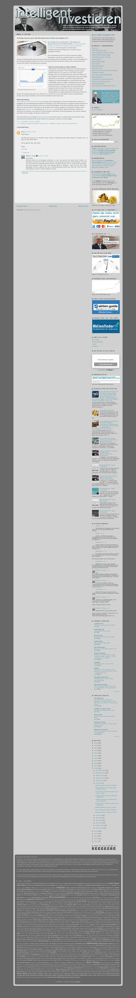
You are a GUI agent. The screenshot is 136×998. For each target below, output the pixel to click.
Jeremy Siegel (75, 928)
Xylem (45, 977)
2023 (96, 750)
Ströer (18, 964)
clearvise (75, 903)
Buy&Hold (38, 899)
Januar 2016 (99, 828)
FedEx (113, 913)
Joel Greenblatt (98, 928)
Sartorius (102, 955)
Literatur (104, 935)
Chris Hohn (26, 903)
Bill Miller (114, 893)
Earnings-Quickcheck (32, 912)
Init (30, 926)
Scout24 (40, 956)
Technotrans (95, 964)
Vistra (69, 971)
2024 (96, 748)
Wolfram (19, 977)
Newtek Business (64, 945)
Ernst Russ (48, 914)
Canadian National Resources (52, 899)
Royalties (58, 955)
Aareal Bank (42, 883)
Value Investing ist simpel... (99, 50)
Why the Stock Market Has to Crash (104, 710)
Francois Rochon (111, 915)
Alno (84, 885)
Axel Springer (115, 889)
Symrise (55, 964)
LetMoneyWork (98, 641)
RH (81, 953)
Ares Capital (61, 889)
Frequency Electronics (36, 917)
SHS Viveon (77, 958)
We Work (77, 973)
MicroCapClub (98, 714)
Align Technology (59, 885)
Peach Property (84, 947)
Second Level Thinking (55, 956)
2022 (96, 753)
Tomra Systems (24, 968)
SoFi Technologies (21, 960)
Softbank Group (31, 960)
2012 (96, 838)
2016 (96, 768)
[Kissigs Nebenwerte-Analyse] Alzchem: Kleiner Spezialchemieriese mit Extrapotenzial (108, 453)
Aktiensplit (47, 885)
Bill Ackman (103, 893)
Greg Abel (90, 921)
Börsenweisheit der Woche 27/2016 (105, 812)
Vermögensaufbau (114, 970)
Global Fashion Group (22, 921)
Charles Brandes (72, 901)
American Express (21, 887)
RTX (62, 955)
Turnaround (95, 154)
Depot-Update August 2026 (102, 643)
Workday (23, 977)
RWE (87, 955)
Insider (36, 926)
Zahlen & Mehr (52, 977)
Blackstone (64, 895)
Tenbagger (19, 966)
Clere (88, 903)
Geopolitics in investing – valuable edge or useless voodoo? (105, 724)
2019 (96, 760)
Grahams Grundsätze (103, 164)
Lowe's (18, 937)
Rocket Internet (21, 955)
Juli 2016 (99, 783)
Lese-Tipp (72, 935)
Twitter (94, 344)
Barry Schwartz (54, 891)
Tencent (25, 966)
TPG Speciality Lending (34, 968)
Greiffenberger (97, 921)
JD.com (18, 928)
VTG (76, 971)
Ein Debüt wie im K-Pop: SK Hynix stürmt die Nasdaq (103, 679)
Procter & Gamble (61, 951)
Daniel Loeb (63, 906)
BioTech (35, 895)
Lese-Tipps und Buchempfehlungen (102, 75)
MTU (28, 943)
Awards (110, 889)
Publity (97, 951)
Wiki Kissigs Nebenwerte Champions (33, 975)
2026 (96, 743)
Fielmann (35, 915)
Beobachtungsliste (97, 77)
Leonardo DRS (62, 935)
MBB (58, 939)
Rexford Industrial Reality (74, 953)
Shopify (60, 958)
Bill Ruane (24, 895)
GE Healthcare (113, 917)
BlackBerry (52, 895)
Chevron (97, 901)
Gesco (64, 919)
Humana (87, 924)
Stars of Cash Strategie (37, 962)
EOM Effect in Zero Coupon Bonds (103, 664)
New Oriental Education (53, 945)
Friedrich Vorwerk (46, 917)
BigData (98, 893)
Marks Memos (107, 937)
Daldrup (43, 906)
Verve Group (31, 971)
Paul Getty (66, 947)
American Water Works (41, 887)
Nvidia (97, 945)
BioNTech (30, 895)
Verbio (86, 970)
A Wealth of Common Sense (102, 709)
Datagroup (70, 906)
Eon (44, 914)
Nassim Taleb (73, 943)
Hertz (105, 922)
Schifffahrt (52, 123)
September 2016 (101, 778)
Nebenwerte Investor (106, 943)
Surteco (40, 964)
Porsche (117, 949)
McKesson (75, 939)
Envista (31, 913)
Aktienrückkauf (39, 885)
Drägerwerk (111, 910)
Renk (57, 953)
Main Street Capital (53, 937)
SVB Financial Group (47, 964)
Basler (75, 891)
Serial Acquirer (87, 956)
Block (69, 895)
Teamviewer (89, 964)
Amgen (48, 887)
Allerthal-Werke (67, 885)
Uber (98, 968)
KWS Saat (81, 933)
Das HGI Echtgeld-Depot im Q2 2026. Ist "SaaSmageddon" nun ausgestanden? (105, 686)
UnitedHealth (39, 970)
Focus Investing (81, 915)
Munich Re (48, 943)
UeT (109, 968)
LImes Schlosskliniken (93, 935)
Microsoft (56, 941)
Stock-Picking (66, 123)
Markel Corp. (99, 937)
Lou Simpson (116, 935)
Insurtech (41, 926)
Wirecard (103, 975)
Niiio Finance (77, 945)
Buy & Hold (115, 148)
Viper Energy (60, 971)
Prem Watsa (30, 951)
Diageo (31, 910)
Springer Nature (78, 960)
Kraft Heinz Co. (52, 933)
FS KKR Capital (61, 917)
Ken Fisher (36, 932)
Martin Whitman (115, 937)
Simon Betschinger (99, 647)
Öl (17, 947)
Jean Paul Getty (31, 928)
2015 (96, 831)
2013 (96, 836)
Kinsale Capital (77, 932)
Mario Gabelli (86, 937)
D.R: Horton (31, 906)
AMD (118, 885)
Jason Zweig (116, 926)
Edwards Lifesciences (56, 912)
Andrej (97, 533)
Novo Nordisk (86, 945)
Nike (82, 945)
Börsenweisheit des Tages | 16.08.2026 (107, 465)
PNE (109, 949)
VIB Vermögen (39, 971)
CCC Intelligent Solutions (47, 901)
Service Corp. (95, 956)
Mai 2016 (99, 818)
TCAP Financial (82, 964)
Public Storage (91, 951)
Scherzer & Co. (49, 109)
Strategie (112, 152)
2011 (96, 841)
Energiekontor (25, 914)
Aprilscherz (49, 889)
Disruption (43, 910)
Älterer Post (83, 206)
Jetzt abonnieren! (105, 364)
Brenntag (84, 897)
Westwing (104, 973)
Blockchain (73, 895)
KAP (97, 930)
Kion (83, 932)
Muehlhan (32, 943)
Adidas (84, 883)
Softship (58, 123)
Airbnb (107, 883)
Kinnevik (71, 932)
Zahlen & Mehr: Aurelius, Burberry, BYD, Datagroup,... (107, 804)
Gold (40, 921)
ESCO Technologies (58, 914)
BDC (105, 891)
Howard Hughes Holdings (63, 924)
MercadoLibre (112, 939)
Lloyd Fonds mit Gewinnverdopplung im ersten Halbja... (106, 792)
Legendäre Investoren (98, 72)
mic (29, 941)
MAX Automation (51, 939)
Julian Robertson (81, 930)
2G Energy (19, 883)
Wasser (50, 973)
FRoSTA (54, 917)
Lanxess (103, 933)
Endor (118, 912)
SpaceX (48, 960)
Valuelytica (97, 662)
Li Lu (87, 935)
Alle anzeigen (116, 691)
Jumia (86, 930)
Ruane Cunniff (67, 955)
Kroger (59, 933)
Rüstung (83, 955)
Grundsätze (101, 150)
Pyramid (114, 951)
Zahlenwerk (60, 977)
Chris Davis (20, 903)
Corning (79, 904)
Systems (59, 964)
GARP (83, 917)
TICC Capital (97, 966)
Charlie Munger (81, 901)
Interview (60, 926)
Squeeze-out (29, 109)
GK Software (95, 919)
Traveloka (61, 968)
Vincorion (54, 971)
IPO (81, 926)
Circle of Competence (58, 903)
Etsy (67, 913)
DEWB (27, 910)
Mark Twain (93, 937)
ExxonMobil (94, 914)
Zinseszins (77, 977)
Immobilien (112, 924)
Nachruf (62, 943)
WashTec (45, 973)
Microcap (50, 941)
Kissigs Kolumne (105, 932)
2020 (96, 758)
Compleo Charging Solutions (33, 904)
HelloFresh (51, 922)
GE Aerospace (105, 917)
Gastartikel (88, 917)
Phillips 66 (97, 949)
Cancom (75, 899)
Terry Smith (30, 966)
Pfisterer (66, 949)
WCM (72, 973)
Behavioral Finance (29, 893)
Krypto (66, 933)
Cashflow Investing (25, 901)
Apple (44, 889)
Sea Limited (46, 956)
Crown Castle (111, 904)
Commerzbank (115, 903)
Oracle (29, 947)
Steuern (69, 962)
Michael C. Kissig (30, 156)
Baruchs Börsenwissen (98, 160)
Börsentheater (109, 160)
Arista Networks (79, 889)
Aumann (95, 889)
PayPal (79, 947)
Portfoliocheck (22, 951)
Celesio (55, 901)
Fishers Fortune (69, 915)
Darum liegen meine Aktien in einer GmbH (103, 86)
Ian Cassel (101, 924)
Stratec (112, 962)
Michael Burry (34, 941)
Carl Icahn (113, 899)
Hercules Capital (95, 922)
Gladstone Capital (102, 919)
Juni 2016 (99, 815)
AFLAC (103, 883)
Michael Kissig (43, 941)
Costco (88, 904)
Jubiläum (74, 930)
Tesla (36, 966)
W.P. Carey (83, 971)
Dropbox (24, 912)
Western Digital (96, 973)
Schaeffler (110, 955)
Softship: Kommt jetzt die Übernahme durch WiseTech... (106, 800)
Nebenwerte (35, 123)
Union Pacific (20, 970)
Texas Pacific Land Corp (56, 966)
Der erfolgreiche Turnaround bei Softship (29, 101)
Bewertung (93, 893)
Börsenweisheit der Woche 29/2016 (105, 807)
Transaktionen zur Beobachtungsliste (102, 79)
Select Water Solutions (72, 956)
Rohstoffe (35, 955)
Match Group (43, 939)
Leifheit (49, 935)
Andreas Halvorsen (92, 888)
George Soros (58, 919)
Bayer (96, 891)
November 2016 (101, 773)
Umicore (117, 968)
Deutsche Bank (41, 908)
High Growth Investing (100, 684)
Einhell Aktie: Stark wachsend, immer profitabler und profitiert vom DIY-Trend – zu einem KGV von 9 (105, 671)
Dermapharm (23, 908)
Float (75, 915)
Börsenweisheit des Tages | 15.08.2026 (107, 500)
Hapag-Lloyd (36, 922)
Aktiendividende (31, 885)
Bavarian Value (98, 635)
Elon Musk (84, 912)
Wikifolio (90, 975)
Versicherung (20, 971)
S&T (90, 955)
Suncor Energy (33, 964)
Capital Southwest (92, 899)
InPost (32, 926)
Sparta (52, 960)
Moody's (100, 941)
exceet (88, 914)
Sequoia (80, 956)
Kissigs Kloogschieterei (93, 932)
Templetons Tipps (103, 167)
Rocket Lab (29, 955)
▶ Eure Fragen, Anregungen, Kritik (103, 35)
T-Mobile (64, 964)
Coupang (100, 904)
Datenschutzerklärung (98, 83)
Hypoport (92, 924)
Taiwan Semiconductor (72, 964)
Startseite (53, 206)
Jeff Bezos (38, 928)
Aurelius (100, 889)
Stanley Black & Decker (109, 960)
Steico (46, 962)
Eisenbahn (75, 912)
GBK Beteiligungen (96, 917)
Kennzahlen (51, 932)
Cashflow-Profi (98, 623)
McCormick (63, 939)
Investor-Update (106, 174)
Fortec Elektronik (91, 915)
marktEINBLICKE (99, 629)
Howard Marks (74, 924)
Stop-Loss (107, 962)
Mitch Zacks (71, 941)
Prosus (77, 951)
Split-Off (62, 960)
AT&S (91, 889)
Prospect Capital (71, 951)
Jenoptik (52, 928)
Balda (21, 891)
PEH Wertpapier (93, 947)
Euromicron (75, 914)
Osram (38, 947)
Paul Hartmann (73, 947)
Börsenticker (44, 897)
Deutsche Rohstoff (107, 908)
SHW (82, 958)
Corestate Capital (71, 904)
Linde (100, 935)
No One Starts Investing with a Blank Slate (104, 717)
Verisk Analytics (91, 970)
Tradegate (43, 968)
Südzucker (26, 964)
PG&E (70, 949)
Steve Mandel (75, 962)
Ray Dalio (44, 953)
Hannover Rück (29, 922)
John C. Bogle (115, 928)
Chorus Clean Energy (105, 901)
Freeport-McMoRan (25, 917)
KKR (18, 933)
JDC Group (23, 928)
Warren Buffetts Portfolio (35, 973)
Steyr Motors (83, 962)
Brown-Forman (110, 897)
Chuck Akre (47, 903)
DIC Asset (36, 910)
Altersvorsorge (95, 885)
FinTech (46, 915)
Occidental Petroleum (111, 945)
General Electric (37, 919)
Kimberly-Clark (64, 932)
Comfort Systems (106, 903)
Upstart (53, 970)
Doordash (91, 910)
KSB (70, 933)
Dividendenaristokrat (60, 910)
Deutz (23, 910)
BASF (71, 891)
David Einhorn (76, 906)
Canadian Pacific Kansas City (66, 899)
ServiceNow (102, 956)
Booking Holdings (90, 895)
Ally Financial (74, 885)
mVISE (58, 943)
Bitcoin (47, 895)
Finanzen (41, 915)
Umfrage (113, 968)
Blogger (77, 982)
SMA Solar (106, 958)
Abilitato (96, 668)
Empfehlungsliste (42, 117)
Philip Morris (91, 949)
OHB (118, 945)
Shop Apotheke (54, 958)
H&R (23, 922)
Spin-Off (57, 960)
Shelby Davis (37, 958)
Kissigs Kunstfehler (110, 150)
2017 (96, 766)
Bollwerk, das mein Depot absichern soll (105, 649)
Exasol (84, 913)
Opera (25, 947)
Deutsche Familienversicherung (65, 908)
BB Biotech (101, 891)
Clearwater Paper (82, 903)
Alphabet (88, 885)
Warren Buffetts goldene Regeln (101, 55)
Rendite (53, 953)
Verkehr (97, 970)
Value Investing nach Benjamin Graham (103, 52)
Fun (74, 917)
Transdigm (56, 968)
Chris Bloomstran (115, 901)
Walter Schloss (102, 971)
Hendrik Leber (68, 922)
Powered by (101, 370)
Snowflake (116, 958)
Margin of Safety (69, 937)
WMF (107, 975)
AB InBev (47, 883)
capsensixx (106, 899)
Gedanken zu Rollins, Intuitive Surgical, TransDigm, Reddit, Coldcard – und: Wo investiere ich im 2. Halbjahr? (105, 656)
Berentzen (63, 893)
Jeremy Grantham (66, 928)
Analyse (94, 148)
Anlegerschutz (109, 888)
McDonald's (70, 939)
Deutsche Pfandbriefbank (88, 908)
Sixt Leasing (93, 958)
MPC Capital (115, 941)
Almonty (80, 885)
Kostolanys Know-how (40, 933)
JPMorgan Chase (67, 930)
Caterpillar (32, 901)
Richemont (92, 953)
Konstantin (99, 561)
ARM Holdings (86, 889)
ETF (64, 913)
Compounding (45, 904)
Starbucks (28, 962)
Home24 (29, 924)
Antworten (24, 149)
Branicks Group (78, 897)
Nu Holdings (92, 945)
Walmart (89, 971)
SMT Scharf (111, 958)
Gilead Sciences (87, 919)
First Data (59, 915)
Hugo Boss (82, 924)
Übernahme (74, 123)
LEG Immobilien (31, 935)
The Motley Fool (98, 698)
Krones (62, 933)
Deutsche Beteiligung (51, 908)
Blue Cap (83, 895)
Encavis (114, 912)
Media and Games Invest (84, 939)
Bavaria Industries (89, 891)
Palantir (47, 947)
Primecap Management (40, 951)
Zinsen (72, 977)
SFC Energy (116, 956)
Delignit (107, 906)
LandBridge (87, 933)
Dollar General (80, 910)
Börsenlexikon (96, 64)
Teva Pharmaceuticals (43, 966)
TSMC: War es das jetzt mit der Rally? (104, 625)
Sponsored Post (69, 960)
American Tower (30, 888)
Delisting (112, 906)
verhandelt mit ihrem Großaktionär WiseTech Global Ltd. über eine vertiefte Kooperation (67, 46)
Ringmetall (98, 953)
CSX (116, 904)
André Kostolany (81, 888)
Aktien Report (21, 885)
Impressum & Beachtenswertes (101, 81)
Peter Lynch (59, 949)
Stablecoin (96, 960)
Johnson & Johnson (57, 930)
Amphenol (53, 888)
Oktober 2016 (100, 775)
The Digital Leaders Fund (101, 677)
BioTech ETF (41, 895)
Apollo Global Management (24, 889)
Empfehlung (100, 912)
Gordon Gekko (64, 921)
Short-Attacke (71, 958)
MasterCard (30, 939)
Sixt (89, 958)
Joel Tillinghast (107, 928)
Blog (78, 895)
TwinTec (84, 968)
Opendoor (21, 947)
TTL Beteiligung (68, 968)
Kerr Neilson (57, 932)
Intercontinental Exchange (51, 926)
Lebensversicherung (22, 935)
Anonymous (99, 542)
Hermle (101, 922)
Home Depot (23, 924)
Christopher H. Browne (37, 903)
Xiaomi (42, 977)
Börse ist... (98, 895)
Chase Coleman (91, 901)
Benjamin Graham (47, 893)
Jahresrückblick (108, 926)
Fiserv (63, 915)
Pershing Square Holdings (48, 949)
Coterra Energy (93, 904)
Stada (101, 960)
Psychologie (83, 951)
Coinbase (99, 903)
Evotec (81, 914)
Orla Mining (34, 947)
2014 (96, 833)
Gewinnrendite (69, 919)
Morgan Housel (107, 941)
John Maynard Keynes (35, 930)
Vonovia (73, 971)
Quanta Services (33, 953)
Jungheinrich (92, 930)
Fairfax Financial (107, 914)
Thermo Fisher (77, 966)
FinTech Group (52, 915)
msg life (25, 943)
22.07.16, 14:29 (30, 132)
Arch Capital (55, 889)
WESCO (90, 973)
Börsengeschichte (114, 895)
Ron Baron (42, 955)
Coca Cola (94, 903)
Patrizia (61, 947)
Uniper (25, 970)
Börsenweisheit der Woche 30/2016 (105, 785)
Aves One (105, 889)
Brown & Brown (103, 897)
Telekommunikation (105, 964)
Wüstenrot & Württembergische (33, 977)
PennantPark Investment (23, 949)
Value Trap (69, 970)
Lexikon (83, 935)
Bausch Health (81, 891)
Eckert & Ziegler (46, 912)
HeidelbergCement (44, 922)
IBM (106, 924)
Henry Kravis (82, 922)
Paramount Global (54, 947)
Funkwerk (78, 917)
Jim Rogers (91, 928)
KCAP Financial (28, 932)
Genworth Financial (48, 919)
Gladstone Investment (113, 919)
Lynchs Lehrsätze (104, 165)
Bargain (47, 891)
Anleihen (116, 888)
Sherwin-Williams (45, 958)
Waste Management (65, 973)
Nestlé (18, 945)
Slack (102, 958)
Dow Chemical (98, 910)
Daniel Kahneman (55, 906)
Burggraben (108, 148)
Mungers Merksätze (40, 943)
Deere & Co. (101, 906)
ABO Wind (52, 883)
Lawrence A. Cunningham (112, 933)
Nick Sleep (71, 945)
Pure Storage (103, 951)
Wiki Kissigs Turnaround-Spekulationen (76, 975)
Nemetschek (116, 943)
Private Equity (51, 951)
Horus (54, 924)
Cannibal (79, 899)
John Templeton (47, 930)
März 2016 (99, 823)
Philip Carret (84, 949)
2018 (96, 763)
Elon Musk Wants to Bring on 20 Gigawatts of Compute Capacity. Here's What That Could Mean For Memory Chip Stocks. (105, 702)
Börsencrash (104, 895)
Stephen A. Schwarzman (60, 962)
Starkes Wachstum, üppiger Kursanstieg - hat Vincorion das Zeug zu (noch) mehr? (109, 439)
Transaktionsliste (49, 968)
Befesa (22, 893)
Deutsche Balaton (31, 908)
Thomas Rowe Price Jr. (87, 966)
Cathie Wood (38, 901)
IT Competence (87, 926)
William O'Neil (96, 975)
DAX (97, 906)
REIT (48, 953)
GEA (22, 919)
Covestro (105, 904)
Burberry (24, 899)
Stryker (22, 964)
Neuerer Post (22, 206)
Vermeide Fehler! (96, 59)
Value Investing (103, 154)
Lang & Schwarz (95, 933)
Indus (117, 924)
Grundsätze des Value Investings (101, 57)
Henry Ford (75, 922)
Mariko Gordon (78, 937)
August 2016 (100, 780)
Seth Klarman (109, 956)
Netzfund (31, 945)
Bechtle (18, 893)
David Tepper (91, 906)
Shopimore (64, 958)
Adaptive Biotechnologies (71, 883)
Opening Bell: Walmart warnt (102, 631)
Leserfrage (78, 935)
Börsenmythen (28, 897)
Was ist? (110, 154)
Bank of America (27, 891)
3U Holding (27, 883)
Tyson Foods (93, 968)
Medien (94, 939)
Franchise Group (103, 915)
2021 (96, 755)
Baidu (18, 891)
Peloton (99, 947)
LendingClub (55, 935)
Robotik (117, 953)
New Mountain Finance (41, 945)
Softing (39, 960)
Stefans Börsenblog (99, 653)
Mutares (54, 943)
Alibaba (52, 885)
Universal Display (47, 970)
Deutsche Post (98, 908)
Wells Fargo (84, 973)
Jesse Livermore (83, 928)
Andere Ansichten (70, 888)
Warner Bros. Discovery (113, 971)
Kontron (31, 933)
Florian (97, 525)
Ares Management (69, 889)
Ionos (78, 926)
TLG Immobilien (105, 966)
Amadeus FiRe (108, 885)
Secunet (63, 956)
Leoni (67, 935)
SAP (99, 955)
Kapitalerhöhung (103, 930)
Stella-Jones (51, 962)
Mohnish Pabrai (79, 941)
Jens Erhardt (57, 928)
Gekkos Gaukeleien (28, 919)
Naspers (67, 943)
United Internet (31, 970)
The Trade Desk (68, 966)
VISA (66, 971)
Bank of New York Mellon (38, 891)
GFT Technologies (78, 919)
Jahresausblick (100, 926)
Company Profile (21, 904)
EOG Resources (38, 914)
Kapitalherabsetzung (114, 930)
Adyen (91, 883)
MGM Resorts (25, 941)
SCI (36, 956)
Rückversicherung (76, 955)
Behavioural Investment (101, 729)
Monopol (90, 941)
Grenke (103, 921)
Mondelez (85, 941)
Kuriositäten (75, 933)
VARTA (74, 970)
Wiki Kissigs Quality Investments (54, 975)
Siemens (86, 958)
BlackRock (58, 895)
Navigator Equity (81, 943)
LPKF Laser (23, 937)
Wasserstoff (56, 973)
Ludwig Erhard (30, 937)
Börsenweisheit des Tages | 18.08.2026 (107, 511)
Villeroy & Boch (47, 971)
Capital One (84, 899)
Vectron (79, 970)
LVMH (35, 937)
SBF (106, 955)
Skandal (98, 958)
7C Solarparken (35, 883)
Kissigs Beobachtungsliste (107, 410)
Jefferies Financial (45, 928)
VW (79, 971)
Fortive (97, 915)
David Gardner (84, 906)
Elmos (79, 912)
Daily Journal (37, 906)
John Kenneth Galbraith (23, 930)
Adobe (88, 883)
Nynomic (102, 945)
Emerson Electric (91, 912)
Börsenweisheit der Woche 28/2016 (105, 810)
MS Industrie (20, 943)
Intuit (65, 926)
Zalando (67, 977)
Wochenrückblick (114, 975)
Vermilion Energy (104, 970)
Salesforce (95, 955)
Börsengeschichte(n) (98, 66)
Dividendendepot (71, 910)
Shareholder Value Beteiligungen (25, 958)
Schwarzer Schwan (30, 956)
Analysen (23, 123)
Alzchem (102, 885)
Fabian (23, 132)
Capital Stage (100, 899)
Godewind (35, 921)
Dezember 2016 (100, 770)
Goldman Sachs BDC (55, 921)
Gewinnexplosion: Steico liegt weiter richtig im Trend (105, 788)
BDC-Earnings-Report (113, 891)
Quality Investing (104, 152)
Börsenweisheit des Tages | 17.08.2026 (107, 489)
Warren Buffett (22, 973)
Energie (19, 914)
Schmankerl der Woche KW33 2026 (104, 637)
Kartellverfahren (20, 932)
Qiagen (117, 951)
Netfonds (26, 945)
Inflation (19, 926)
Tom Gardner (113, 966)
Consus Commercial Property (56, 904)
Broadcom (89, 897)
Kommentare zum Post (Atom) (31, 210)
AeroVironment (97, 883)
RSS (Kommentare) (97, 342)
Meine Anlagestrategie (98, 61)
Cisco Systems (68, 903)
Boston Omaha (69, 897)
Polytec (113, 949)
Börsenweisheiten (97, 68)
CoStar (83, 904)
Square (84, 960)
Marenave (62, 937)
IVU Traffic (93, 926)
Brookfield (95, 897)
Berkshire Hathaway (73, 893)
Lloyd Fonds (109, 935)
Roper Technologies (50, 955)
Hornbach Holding (47, 924)
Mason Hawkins (21, 939)
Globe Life (30, 921)
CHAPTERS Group (62, 901)
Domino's (86, 910)
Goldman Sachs (46, 921)
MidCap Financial (63, 941)
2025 (96, 745)
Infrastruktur (25, 926)
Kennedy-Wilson (43, 932)
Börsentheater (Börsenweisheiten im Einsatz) (104, 70)
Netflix (22, 945)
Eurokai (70, 913)
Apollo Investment (37, 889)
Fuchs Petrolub (68, 917)
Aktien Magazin (114, 883)
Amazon (114, 885)
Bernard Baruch (85, 893)
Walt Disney (94, 971)
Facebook (95, 346)
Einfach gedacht (96, 174)
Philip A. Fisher (76, 949)
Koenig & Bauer (24, 933)
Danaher (47, 906)
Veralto (82, 970)
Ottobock (43, 947)
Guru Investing (115, 921)
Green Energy (84, 921)
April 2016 (99, 820)
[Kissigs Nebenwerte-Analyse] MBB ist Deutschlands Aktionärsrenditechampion (108, 477)
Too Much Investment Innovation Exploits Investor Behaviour (105, 731)
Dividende (95, 150)
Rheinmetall (86, 953)
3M (23, 883)
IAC (97, 924)
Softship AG (54, 42)
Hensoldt (88, 922)
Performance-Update (102, 177)
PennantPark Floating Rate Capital (110, 947)
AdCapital (80, 883)
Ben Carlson (38, 893)
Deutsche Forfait (77, 908)
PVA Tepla (109, 951)
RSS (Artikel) (95, 339)
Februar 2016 (100, 825)
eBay (40, 912)
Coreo (64, 904)
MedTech (99, 939)
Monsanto (95, 941)
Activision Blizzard (60, 883)
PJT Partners (104, 949)
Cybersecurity (24, 906)
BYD (44, 899)
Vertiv (26, 971)
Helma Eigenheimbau (59, 922)
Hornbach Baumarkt (37, 924)
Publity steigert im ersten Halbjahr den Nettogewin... (106, 796)
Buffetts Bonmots (107, 162)
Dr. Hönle (105, 910)
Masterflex (37, 939)
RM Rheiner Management (108, 953)
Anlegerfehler (100, 148)
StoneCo (102, 962)
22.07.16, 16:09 (43, 156)
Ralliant (39, 953)
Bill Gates (109, 893)
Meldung (29, 123)
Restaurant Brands (63, 953)
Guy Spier (19, 922)
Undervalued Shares (100, 722)
